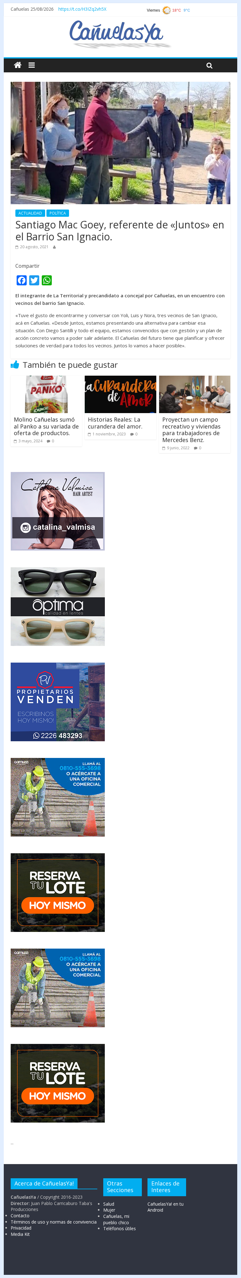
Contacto (20, 1216)
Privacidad (21, 1228)
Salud (108, 1204)
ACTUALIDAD (30, 213)
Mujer (109, 1210)
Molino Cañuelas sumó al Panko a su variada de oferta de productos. (46, 426)
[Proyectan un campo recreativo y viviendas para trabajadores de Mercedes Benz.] (195, 379)
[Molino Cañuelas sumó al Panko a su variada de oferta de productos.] (46, 379)
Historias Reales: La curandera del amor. (115, 423)
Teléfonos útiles (119, 1228)
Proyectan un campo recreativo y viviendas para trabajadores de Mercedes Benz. (191, 430)
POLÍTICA (58, 213)
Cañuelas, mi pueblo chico (116, 1219)
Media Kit (20, 1234)
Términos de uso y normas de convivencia (54, 1222)
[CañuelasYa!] (120, 23)
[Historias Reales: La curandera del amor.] (120, 379)
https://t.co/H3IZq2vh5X (82, 9)
